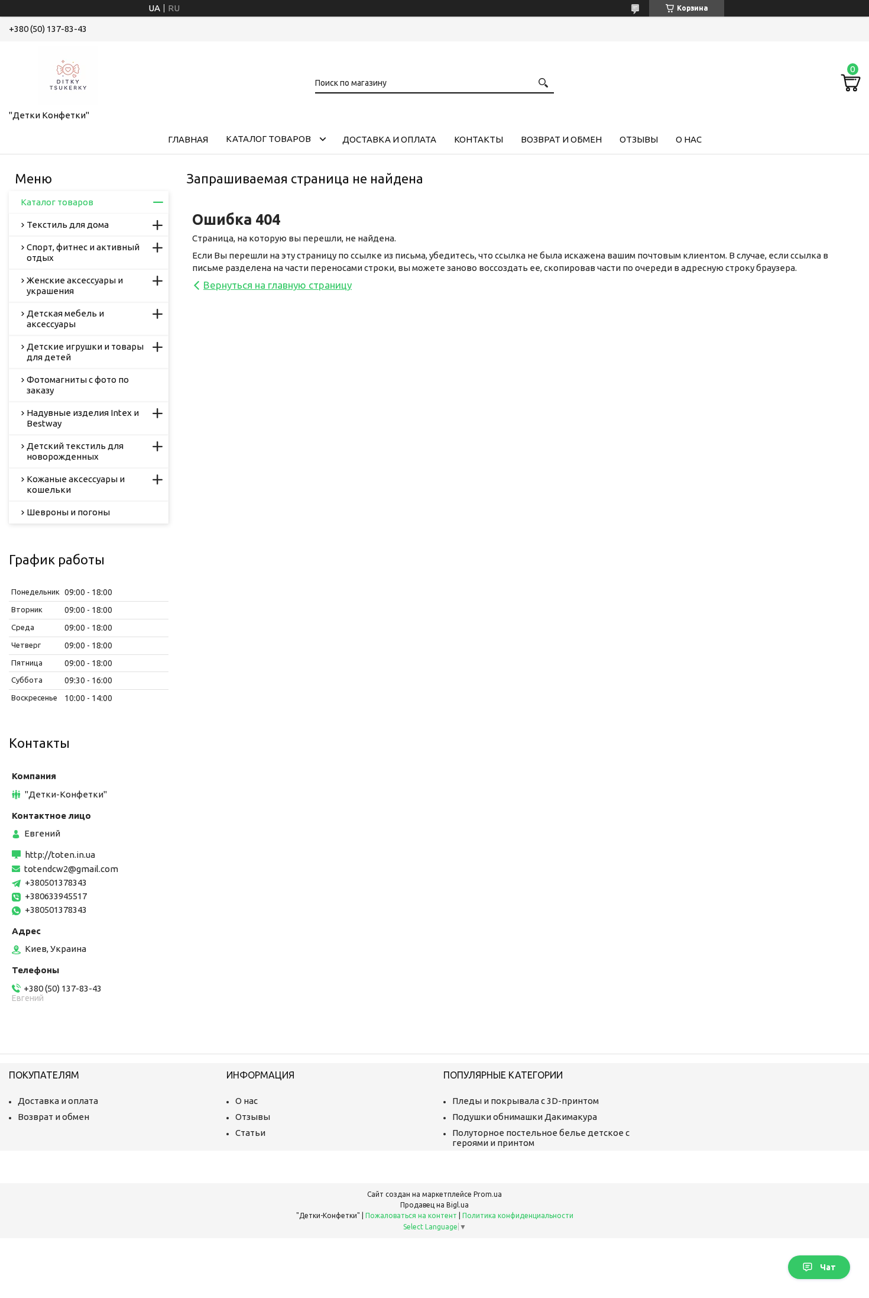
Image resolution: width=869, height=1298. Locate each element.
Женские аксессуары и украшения (75, 285)
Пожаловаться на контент (411, 1215)
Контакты (478, 139)
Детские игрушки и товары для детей (85, 351)
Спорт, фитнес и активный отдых (83, 252)
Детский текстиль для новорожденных (75, 451)
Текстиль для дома (68, 224)
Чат (828, 1267)
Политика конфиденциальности (517, 1215)
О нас (689, 139)
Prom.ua (488, 1194)
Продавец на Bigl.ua (434, 1205)
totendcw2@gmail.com (71, 869)
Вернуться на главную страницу (277, 284)
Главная (188, 139)
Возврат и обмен (561, 139)
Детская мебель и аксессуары (65, 318)
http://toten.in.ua (60, 855)
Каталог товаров (268, 139)
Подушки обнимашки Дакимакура (524, 1117)
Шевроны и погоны (68, 512)
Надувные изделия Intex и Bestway (83, 418)
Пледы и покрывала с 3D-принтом (525, 1101)
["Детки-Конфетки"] (68, 73)
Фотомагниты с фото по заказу (78, 384)
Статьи (250, 1133)
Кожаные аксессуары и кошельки (76, 484)
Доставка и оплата (389, 139)
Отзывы (639, 139)
